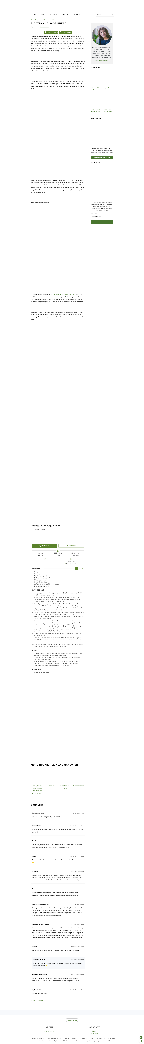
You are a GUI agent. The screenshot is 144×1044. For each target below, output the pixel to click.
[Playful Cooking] (72, 10)
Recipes (37, 20)
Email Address (94, 213)
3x (82, 568)
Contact (95, 1031)
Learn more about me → (102, 60)
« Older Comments (37, 1000)
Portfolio (94, 1033)
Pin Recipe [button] (72, 545)
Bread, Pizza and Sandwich (48, 20)
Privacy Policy (49, 1031)
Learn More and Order (102, 157)
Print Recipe (66, 32)
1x (77, 568)
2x (79, 568)
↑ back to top (72, 1020)
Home (32, 20)
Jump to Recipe (52, 32)
